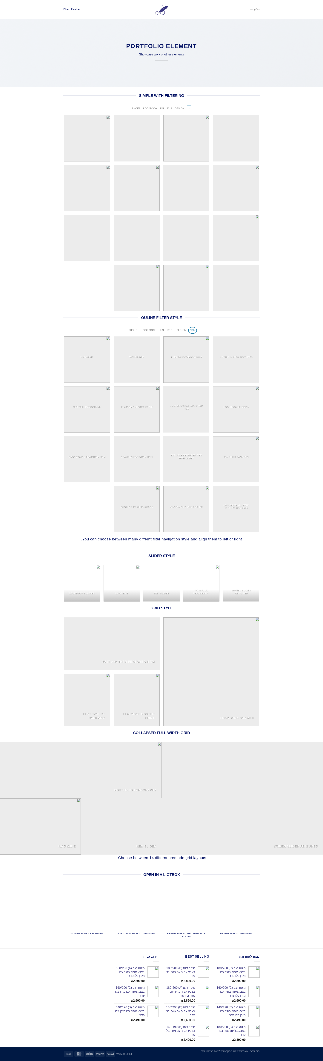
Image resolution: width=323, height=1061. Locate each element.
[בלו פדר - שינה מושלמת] (161, 9)
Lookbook (150, 108)
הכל (189, 108)
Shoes (136, 108)
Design (179, 108)
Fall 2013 (166, 108)
